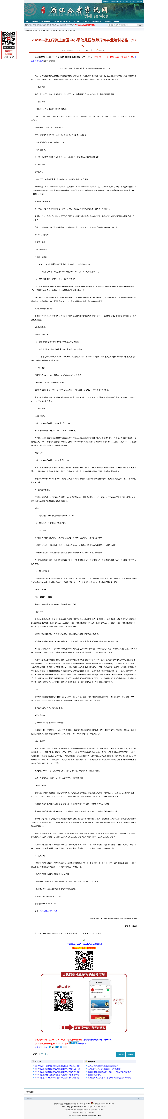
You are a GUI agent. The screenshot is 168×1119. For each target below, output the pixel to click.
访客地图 (112, 1)
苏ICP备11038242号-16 (98, 1107)
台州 (61, 25)
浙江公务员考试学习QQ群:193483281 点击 (51, 1044)
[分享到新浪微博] (52, 1047)
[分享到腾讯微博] (55, 1047)
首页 (26, 21)
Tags (30, 1098)
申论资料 (76, 21)
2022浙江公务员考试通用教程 (85, 25)
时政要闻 (35, 21)
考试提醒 (105, 1)
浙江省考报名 (45, 21)
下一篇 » (44, 1054)
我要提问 (101, 50)
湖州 (44, 25)
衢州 (54, 25)
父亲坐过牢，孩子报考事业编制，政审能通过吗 (104, 1069)
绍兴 (48, 25)
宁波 (34, 25)
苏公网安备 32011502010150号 (103, 1104)
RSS (27, 1098)
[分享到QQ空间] (50, 1047)
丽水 (64, 25)
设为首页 (133, 1)
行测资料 (86, 21)
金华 (51, 25)
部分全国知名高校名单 (48, 911)
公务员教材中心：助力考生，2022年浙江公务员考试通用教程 (74, 1040)
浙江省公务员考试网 (42, 30)
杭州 (31, 25)
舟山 (58, 25)
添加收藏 (140, 1)
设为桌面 (126, 1)
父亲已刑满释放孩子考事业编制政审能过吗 (103, 1066)
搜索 (140, 25)
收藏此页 (121, 1054)
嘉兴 (41, 25)
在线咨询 (108, 21)
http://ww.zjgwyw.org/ (69, 1107)
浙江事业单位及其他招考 (62, 21)
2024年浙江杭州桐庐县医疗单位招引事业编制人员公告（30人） (57, 1075)
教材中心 (117, 21)
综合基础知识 (96, 21)
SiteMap (119, 1)
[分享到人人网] (58, 1047)
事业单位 (73, 30)
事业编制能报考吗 (94, 1075)
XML (99, 1116)
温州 (38, 25)
